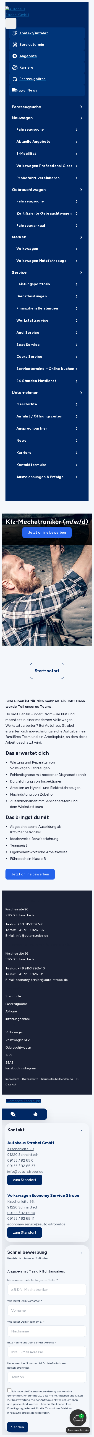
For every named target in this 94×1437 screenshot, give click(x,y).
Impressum (12, 1079)
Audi (8, 1055)
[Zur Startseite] (15, 12)
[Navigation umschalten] (10, 23)
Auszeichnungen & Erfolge (40, 477)
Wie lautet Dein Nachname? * (25, 1321)
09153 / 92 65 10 (21, 1213)
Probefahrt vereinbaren (38, 178)
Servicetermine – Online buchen (45, 368)
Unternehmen (25, 392)
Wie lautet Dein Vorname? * (24, 1300)
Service (19, 272)
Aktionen (11, 1011)
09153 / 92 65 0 (20, 1160)
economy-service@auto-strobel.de (42, 980)
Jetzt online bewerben (47, 532)
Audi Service (27, 332)
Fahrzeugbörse (16, 1004)
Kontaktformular (31, 465)
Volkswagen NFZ (17, 1040)
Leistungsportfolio (33, 284)
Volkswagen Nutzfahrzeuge (41, 260)
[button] (78, 1421)
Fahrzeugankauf (30, 225)
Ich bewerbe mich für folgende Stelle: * (32, 1280)
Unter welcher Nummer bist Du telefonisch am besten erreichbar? (36, 1365)
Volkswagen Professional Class (44, 166)
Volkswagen (27, 248)
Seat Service (28, 344)
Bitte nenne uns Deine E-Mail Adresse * (31, 1342)
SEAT (9, 1063)
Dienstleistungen (31, 296)
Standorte (13, 996)
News (21, 440)
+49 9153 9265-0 (31, 924)
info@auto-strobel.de (32, 936)
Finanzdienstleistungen (37, 308)
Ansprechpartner (31, 428)
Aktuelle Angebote (33, 141)
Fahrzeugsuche (26, 106)
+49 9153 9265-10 (31, 968)
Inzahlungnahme (17, 1019)
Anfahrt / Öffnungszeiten (39, 416)
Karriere (23, 452)
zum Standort (24, 1180)
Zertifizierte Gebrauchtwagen (44, 213)
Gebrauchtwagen (29, 189)
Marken (19, 237)
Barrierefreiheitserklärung (57, 1079)
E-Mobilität (26, 153)
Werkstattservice (32, 320)
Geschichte (26, 404)
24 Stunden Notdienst (36, 381)
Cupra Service (29, 356)
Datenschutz (30, 1079)
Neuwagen (22, 117)
